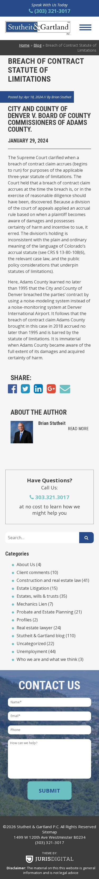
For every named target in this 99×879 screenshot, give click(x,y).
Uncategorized (31, 643)
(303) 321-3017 (49, 842)
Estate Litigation (33, 588)
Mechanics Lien (32, 604)
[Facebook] (12, 388)
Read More (78, 428)
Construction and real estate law (49, 580)
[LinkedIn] (38, 388)
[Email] (65, 388)
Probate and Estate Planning (45, 612)
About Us (26, 564)
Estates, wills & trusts (38, 596)
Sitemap (49, 831)
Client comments (33, 572)
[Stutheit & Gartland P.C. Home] (37, 28)
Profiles (24, 620)
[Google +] (51, 388)
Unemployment (32, 651)
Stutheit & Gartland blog (41, 636)
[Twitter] (25, 388)
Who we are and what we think (47, 659)
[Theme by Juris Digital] (49, 859)
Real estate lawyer (35, 628)
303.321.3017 (51, 497)
